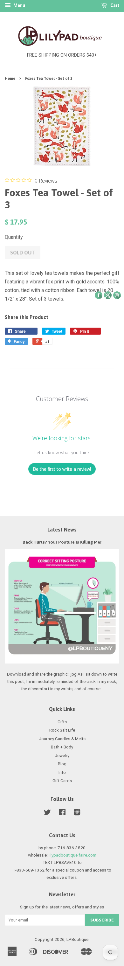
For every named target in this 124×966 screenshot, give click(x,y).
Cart (114, 5)
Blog (62, 763)
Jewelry (62, 755)
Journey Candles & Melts (62, 738)
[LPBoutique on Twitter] (47, 813)
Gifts (62, 721)
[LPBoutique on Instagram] (76, 813)
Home (10, 78)
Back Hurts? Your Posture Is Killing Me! (62, 542)
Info (62, 772)
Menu (18, 5)
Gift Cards (62, 780)
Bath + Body (62, 746)
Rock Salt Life (62, 730)
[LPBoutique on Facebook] (62, 813)
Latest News (62, 529)
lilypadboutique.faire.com (72, 855)
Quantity (14, 237)
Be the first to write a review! (62, 469)
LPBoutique (77, 939)
